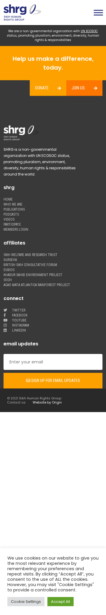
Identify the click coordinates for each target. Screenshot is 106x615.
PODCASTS (11, 215)
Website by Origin (47, 402)
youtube (18, 320)
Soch (8, 280)
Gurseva (10, 260)
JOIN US (78, 88)
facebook (19, 315)
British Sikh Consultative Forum (30, 265)
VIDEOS (9, 220)
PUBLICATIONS (14, 209)
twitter (18, 310)
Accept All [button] (60, 601)
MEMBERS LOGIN (16, 230)
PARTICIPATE (12, 225)
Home (8, 199)
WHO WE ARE (13, 204)
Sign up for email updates (55, 380)
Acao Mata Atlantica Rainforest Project (37, 285)
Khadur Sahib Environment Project (33, 275)
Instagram (20, 325)
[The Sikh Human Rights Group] (26, 12)
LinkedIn (18, 330)
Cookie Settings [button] (26, 601)
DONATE (42, 88)
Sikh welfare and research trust (30, 255)
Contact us (16, 402)
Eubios (9, 270)
